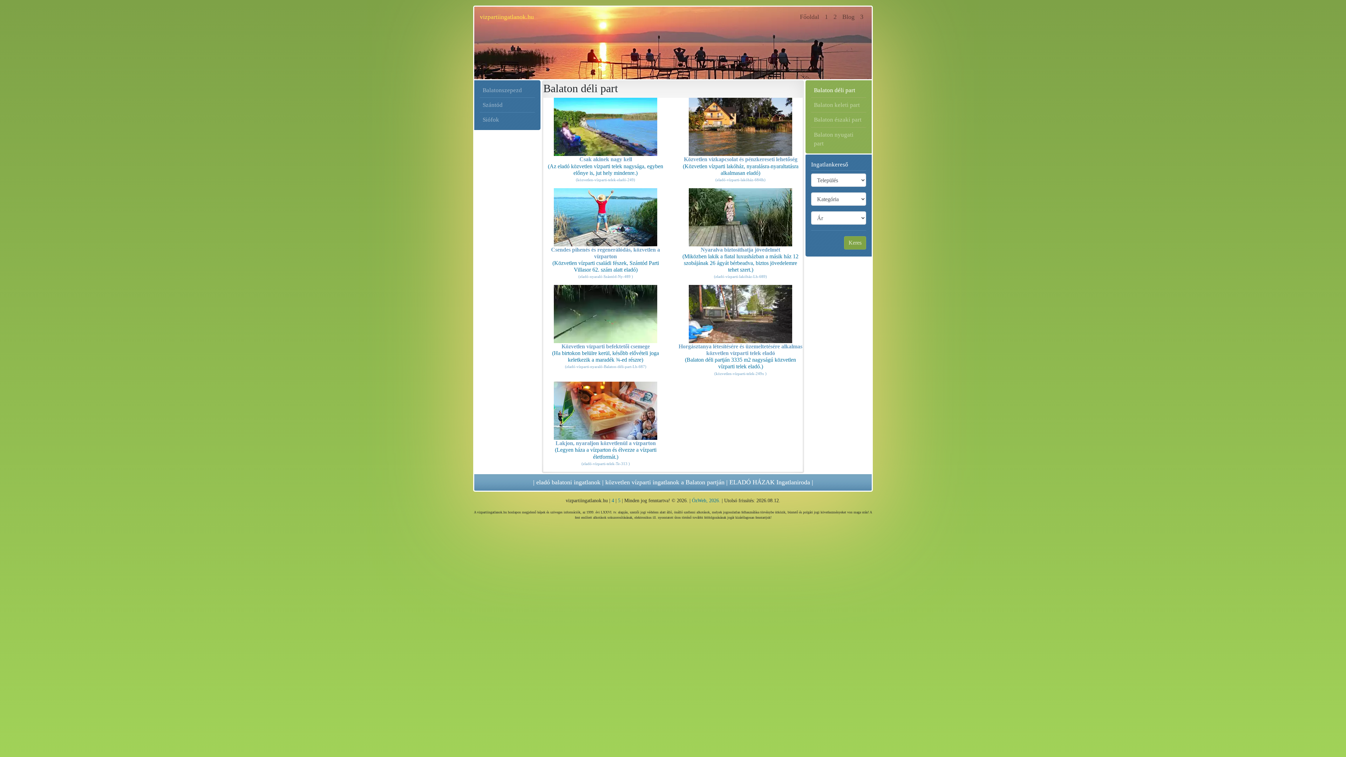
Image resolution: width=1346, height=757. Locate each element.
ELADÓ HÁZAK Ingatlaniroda (769, 482)
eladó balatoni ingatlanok (568, 482)
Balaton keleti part (837, 105)
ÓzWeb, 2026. (706, 500)
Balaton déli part (834, 90)
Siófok (491, 119)
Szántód (493, 105)
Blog (848, 16)
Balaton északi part (838, 119)
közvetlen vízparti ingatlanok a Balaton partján (665, 482)
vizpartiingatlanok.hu (507, 16)
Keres (855, 243)
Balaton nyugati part (834, 139)
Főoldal (811, 16)
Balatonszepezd (502, 90)
